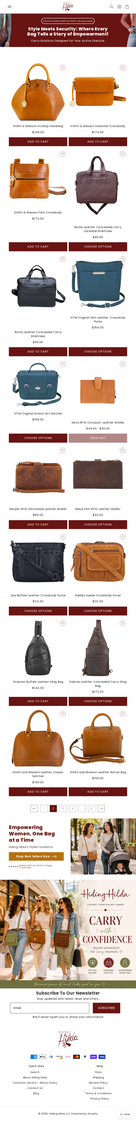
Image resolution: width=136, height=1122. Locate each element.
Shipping (98, 1077)
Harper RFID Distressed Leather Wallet (38, 509)
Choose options (98, 247)
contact (98, 1088)
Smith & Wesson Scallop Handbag (38, 126)
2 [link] (53, 808)
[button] (9, 7)
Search (35, 1072)
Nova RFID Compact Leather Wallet (98, 423)
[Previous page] (34, 808)
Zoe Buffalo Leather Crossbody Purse (38, 595)
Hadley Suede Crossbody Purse (98, 595)
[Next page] (101, 808)
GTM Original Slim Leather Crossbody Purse (98, 320)
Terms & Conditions (98, 1093)
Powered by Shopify (84, 1113)
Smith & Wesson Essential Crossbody (97, 126)
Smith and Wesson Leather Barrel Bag (98, 772)
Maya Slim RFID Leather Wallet (97, 509)
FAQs (98, 1072)
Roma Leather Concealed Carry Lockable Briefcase (98, 229)
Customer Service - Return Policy (35, 1083)
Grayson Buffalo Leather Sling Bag (38, 682)
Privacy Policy (100, 1098)
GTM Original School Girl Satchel (38, 414)
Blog (36, 1093)
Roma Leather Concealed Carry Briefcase (38, 334)
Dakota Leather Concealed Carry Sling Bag (98, 684)
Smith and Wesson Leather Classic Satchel (38, 774)
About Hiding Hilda (35, 1077)
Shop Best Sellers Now (33, 856)
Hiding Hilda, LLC (60, 1113)
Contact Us (34, 1088)
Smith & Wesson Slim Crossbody (38, 213)
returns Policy (98, 1083)
